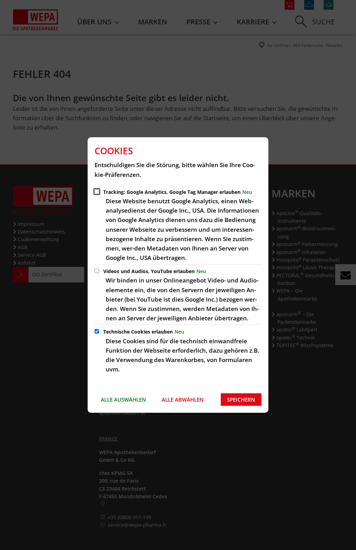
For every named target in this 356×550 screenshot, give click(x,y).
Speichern (241, 399)
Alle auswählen (123, 399)
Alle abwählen (183, 399)
